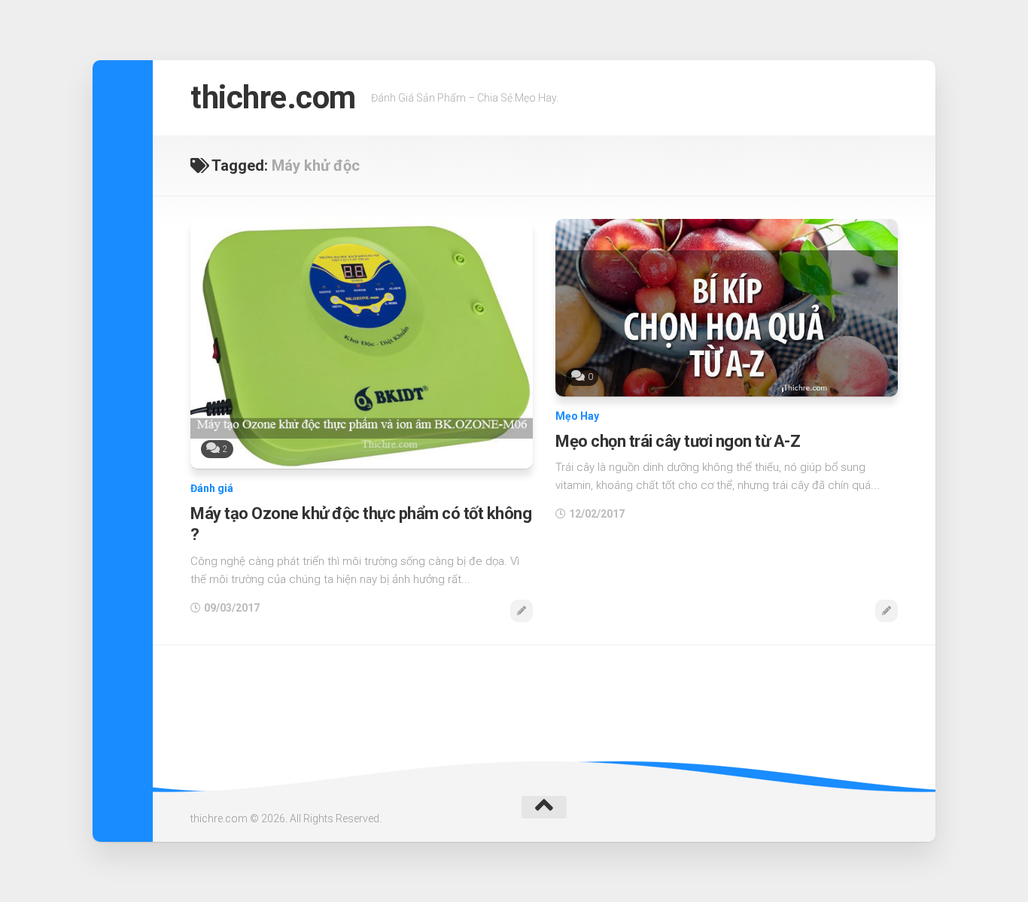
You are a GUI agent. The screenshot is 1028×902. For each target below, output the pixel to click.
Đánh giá (211, 488)
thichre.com (273, 97)
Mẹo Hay (577, 416)
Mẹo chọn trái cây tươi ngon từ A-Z (677, 441)
